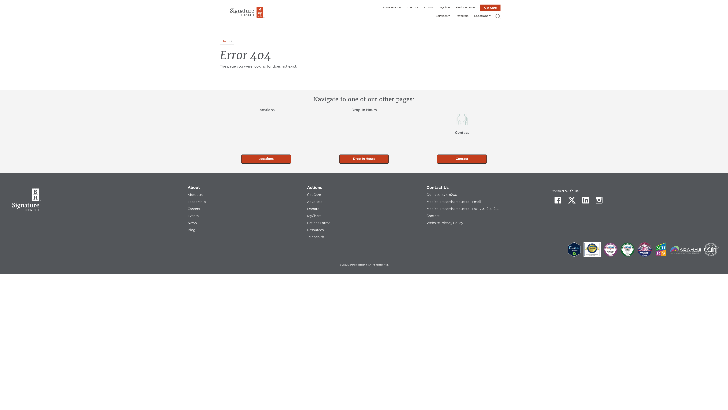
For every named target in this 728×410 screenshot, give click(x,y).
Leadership (197, 202)
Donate (313, 209)
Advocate (314, 202)
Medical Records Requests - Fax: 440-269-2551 (463, 209)
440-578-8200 (392, 7)
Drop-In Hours (364, 159)
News (192, 223)
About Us (413, 7)
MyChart (444, 7)
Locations (481, 16)
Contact (462, 159)
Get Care (490, 7)
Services (442, 16)
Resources (315, 230)
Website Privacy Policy (445, 223)
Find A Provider (466, 7)
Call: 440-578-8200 (442, 195)
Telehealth (315, 237)
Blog (191, 230)
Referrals (462, 16)
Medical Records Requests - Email (454, 202)
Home (226, 41)
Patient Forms (318, 223)
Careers (429, 7)
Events (193, 216)
